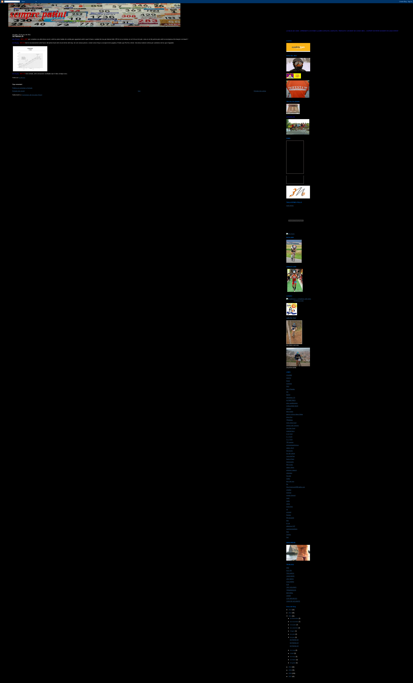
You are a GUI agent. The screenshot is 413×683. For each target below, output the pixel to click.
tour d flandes (290, 389)
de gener (293, 663)
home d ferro (290, 459)
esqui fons (289, 506)
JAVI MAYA (290, 579)
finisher (288, 515)
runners (288, 534)
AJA (287, 584)
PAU (287, 386)
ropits (288, 501)
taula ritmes (290, 205)
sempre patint (38, 13)
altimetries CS (290, 397)
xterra (288, 504)
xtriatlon (288, 490)
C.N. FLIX (289, 434)
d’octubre (293, 625)
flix (287, 484)
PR (287, 392)
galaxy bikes (290, 467)
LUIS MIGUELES (291, 598)
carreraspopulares (291, 529)
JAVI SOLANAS (291, 587)
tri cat (288, 523)
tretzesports (290, 462)
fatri (287, 537)
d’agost (292, 631)
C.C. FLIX (289, 439)
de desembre (294, 618)
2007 (290, 676)
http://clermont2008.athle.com (295, 487)
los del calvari (290, 453)
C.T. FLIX (289, 437)
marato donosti (291, 495)
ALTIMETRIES (291, 400)
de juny (292, 637)
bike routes (289, 411)
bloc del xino (290, 481)
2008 (290, 673)
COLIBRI (289, 375)
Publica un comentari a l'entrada (22, 88)
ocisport (288, 512)
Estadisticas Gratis (299, 300)
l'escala (288, 476)
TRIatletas (289, 420)
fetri (287, 520)
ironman (288, 492)
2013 (290, 610)
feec (287, 532)
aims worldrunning (291, 403)
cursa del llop (290, 456)
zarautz (288, 409)
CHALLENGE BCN (292, 406)
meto (287, 498)
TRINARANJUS (291, 590)
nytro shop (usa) (291, 423)
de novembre (294, 621)
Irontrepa (289, 383)
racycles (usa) (290, 428)
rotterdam (289, 473)
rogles (288, 478)
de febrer (293, 660)
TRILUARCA (290, 573)
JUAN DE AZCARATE (293, 601)
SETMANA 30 (294, 640)
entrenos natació (291, 470)
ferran (288, 381)
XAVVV (288, 378)
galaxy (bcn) (290, 448)
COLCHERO (290, 582)
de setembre (294, 628)
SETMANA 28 (294, 646)
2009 (290, 670)
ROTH (288, 395)
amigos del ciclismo (292, 425)
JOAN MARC (290, 576)
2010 (290, 667)
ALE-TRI (289, 570)
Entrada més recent (18, 91)
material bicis (290, 431)
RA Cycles (289, 465)
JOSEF (288, 596)
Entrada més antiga (260, 91)
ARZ (287, 568)
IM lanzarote (290, 518)
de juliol (292, 634)
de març (293, 656)
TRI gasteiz (290, 442)
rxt (287, 509)
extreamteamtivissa (292, 445)
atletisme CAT (290, 526)
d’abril (292, 653)
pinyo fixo (289, 417)
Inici (139, 91)
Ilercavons (289, 451)
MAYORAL (289, 593)
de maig (293, 650)
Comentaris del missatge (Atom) (32, 95)
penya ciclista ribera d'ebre (294, 414)
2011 (290, 616)
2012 (290, 613)
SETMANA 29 (294, 643)
